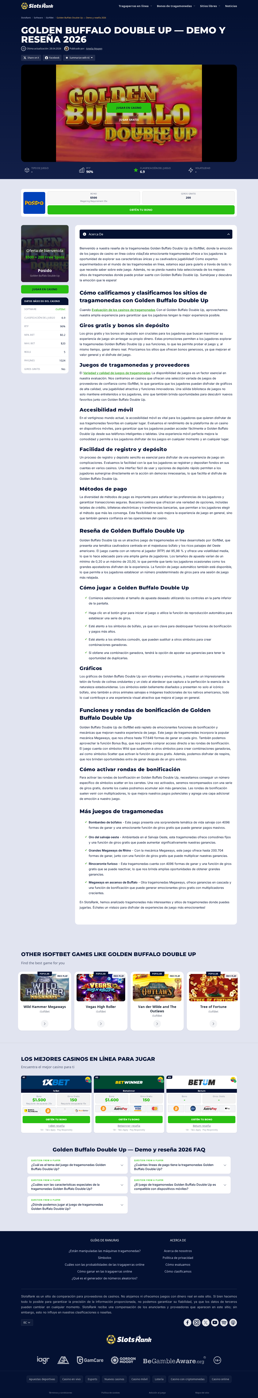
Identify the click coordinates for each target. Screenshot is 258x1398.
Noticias (231, 6)
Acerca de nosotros (178, 1251)
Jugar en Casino (128, 107)
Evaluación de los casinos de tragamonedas (123, 310)
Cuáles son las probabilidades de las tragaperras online (104, 1264)
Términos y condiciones (60, 1392)
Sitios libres (208, 6)
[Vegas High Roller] (100, 1001)
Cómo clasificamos (178, 1271)
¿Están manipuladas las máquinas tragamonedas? (105, 1251)
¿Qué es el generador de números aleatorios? (104, 1278)
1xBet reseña (56, 1126)
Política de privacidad (178, 1258)
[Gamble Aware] (174, 1360)
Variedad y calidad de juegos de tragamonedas (117, 373)
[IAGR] (43, 1360)
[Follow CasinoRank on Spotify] (224, 1322)
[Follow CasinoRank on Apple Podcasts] (233, 1322)
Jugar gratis (129, 119)
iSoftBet (60, 309)
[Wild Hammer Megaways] (44, 1001)
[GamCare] (90, 1360)
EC (25, 1322)
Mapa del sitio (202, 1392)
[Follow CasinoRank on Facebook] (187, 1322)
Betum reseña (202, 1126)
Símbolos (104, 1258)
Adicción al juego (157, 1392)
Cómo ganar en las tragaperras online (104, 1271)
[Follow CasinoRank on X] (206, 1322)
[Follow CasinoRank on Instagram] (196, 1322)
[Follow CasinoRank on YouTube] (215, 1322)
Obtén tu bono (141, 210)
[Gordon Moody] (123, 1360)
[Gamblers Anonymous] (63, 1360)
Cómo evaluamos (177, 1264)
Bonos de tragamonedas (174, 6)
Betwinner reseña (129, 1126)
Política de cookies (110, 1392)
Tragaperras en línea (134, 6)
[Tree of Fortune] (213, 1001)
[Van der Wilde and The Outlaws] (157, 1001)
